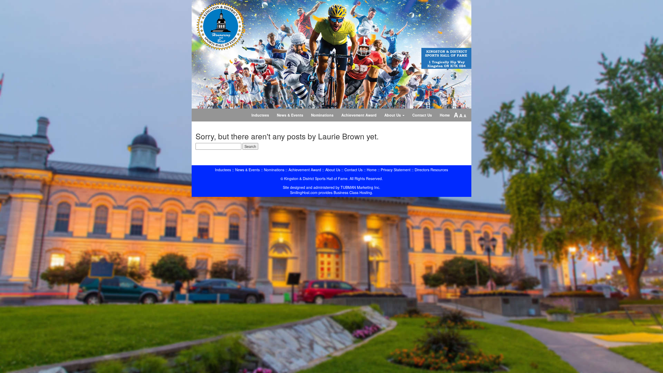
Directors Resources (431, 169)
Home (445, 115)
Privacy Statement (395, 169)
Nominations (322, 115)
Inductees (260, 115)
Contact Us (422, 115)
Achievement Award (359, 115)
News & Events (290, 115)
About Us (393, 115)
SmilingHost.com (304, 192)
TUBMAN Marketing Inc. (360, 187)
